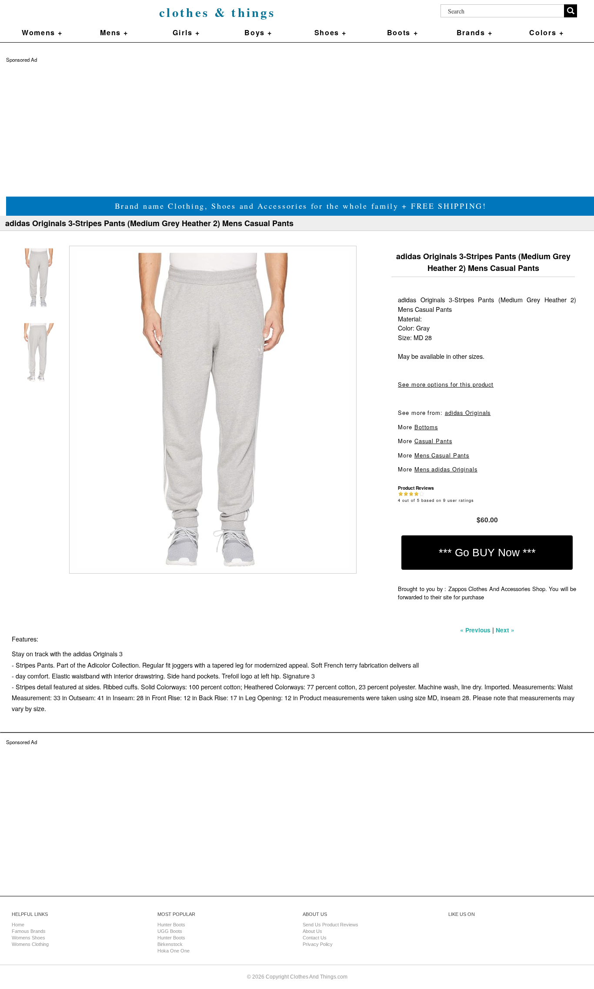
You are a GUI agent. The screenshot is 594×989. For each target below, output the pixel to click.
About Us (312, 931)
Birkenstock (170, 944)
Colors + (546, 32)
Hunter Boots (171, 924)
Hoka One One (173, 950)
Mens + (114, 32)
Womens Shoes (28, 937)
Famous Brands (29, 931)
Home (18, 924)
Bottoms (426, 427)
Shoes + (330, 32)
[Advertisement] (267, 123)
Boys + (258, 32)
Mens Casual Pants (441, 455)
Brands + (475, 32)
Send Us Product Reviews (330, 924)
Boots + (402, 32)
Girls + (186, 32)
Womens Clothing (30, 944)
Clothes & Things (217, 12)
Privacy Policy (318, 944)
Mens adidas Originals (445, 469)
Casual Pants (433, 441)
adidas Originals (468, 412)
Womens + (42, 32)
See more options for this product (446, 384)
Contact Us (315, 937)
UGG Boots (169, 931)
